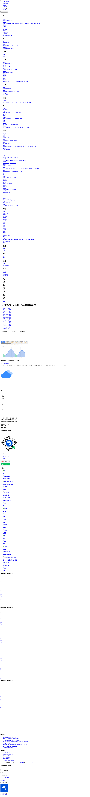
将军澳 (4, 143)
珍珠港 (13, 205)
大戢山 (7, 127)
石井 (18, 140)
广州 (17, 157)
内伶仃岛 (16, 160)
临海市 (4, 108)
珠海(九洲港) (13, 168)
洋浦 (4, 225)
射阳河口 (8, 91)
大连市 (4, 22)
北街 (4, 183)
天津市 (4, 54)
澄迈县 (4, 226)
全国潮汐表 (5, 3)
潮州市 (4, 185)
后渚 (6, 140)
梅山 (16, 118)
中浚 (12, 102)
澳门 (4, 256)
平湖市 (4, 120)
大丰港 (14, 91)
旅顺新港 (22, 23)
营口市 (4, 27)
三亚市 (4, 211)
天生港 (9, 88)
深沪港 (13, 140)
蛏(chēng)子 (6, 565)
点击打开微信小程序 (4, 456)
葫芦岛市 (5, 33)
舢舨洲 (4, 157)
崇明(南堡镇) (8, 102)
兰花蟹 (4, 533)
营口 (7, 29)
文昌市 (4, 217)
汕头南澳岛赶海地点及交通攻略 (10, 746)
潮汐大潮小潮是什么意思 (8, 760)
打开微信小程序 (3, 794)
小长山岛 (5, 23)
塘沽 (4, 56)
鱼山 (22, 118)
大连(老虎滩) (16, 23)
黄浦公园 (19, 102)
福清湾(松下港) (15, 146)
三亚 (7, 213)
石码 (7, 143)
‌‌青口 (4, 473)
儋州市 (4, 223)
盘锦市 (4, 25)
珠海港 (30, 168)
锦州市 (4, 30)
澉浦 (4, 115)
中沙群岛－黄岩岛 (30, 239)
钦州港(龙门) (5, 202)
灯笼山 (24, 168)
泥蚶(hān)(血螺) (7, 500)
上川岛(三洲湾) (8, 183)
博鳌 (4, 222)
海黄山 (4, 118)
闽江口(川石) (25, 146)
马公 (4, 265)
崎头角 (13, 118)
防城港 (4, 205)
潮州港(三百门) (6, 186)
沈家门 (22, 127)
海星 (4, 538)
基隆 (6, 265)
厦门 (4, 135)
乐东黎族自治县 (6, 235)
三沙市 (4, 238)
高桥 (14, 102)
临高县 (4, 229)
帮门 (8, 137)
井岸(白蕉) (37, 168)
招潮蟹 (4, 549)
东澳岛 (18, 168)
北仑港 (9, 118)
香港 (4, 248)
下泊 (22, 171)
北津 (4, 166)
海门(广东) (14, 177)
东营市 (4, 65)
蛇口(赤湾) (12, 160)
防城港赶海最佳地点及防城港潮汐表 (11, 738)
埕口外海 (7, 45)
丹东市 (4, 19)
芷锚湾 (13, 35)
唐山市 (4, 41)
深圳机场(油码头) (22, 160)
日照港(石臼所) (6, 72)
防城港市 (5, 204)
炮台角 (9, 205)
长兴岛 (27, 23)
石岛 (9, 69)
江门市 (4, 182)
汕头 (11, 177)
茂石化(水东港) (13, 189)
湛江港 (14, 171)
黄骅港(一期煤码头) (13, 45)
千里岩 (26, 81)
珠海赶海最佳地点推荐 (8, 747)
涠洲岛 (6, 200)
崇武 (4, 140)
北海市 (4, 198)
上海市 (4, 100)
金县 (25, 23)
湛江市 (4, 170)
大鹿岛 (13, 20)
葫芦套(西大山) (32, 23)
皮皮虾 (4, 527)
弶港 (18, 91)
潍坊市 (4, 76)
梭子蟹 (4, 511)
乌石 (6, 171)
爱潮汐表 (22, 762)
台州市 (4, 111)
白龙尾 (16, 205)
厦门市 (4, 133)
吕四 (7, 88)
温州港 (11, 124)
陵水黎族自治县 (6, 241)
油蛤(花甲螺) (6, 495)
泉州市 (4, 139)
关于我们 (5, 9)
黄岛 (9, 63)
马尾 (10, 146)
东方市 (4, 232)
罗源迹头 (5, 146)
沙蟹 (4, 571)
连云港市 (5, 93)
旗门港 (7, 112)
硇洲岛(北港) (10, 171)
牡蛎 (4, 516)
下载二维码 (2, 458)
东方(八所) (5, 234)
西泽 (18, 118)
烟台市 (4, 79)
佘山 (4, 102)
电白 (4, 189)
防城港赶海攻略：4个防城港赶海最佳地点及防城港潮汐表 (15, 741)
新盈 (4, 231)
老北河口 (5, 26)
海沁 (13, 157)
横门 (4, 174)
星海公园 (38, 23)
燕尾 (7, 94)
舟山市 (4, 126)
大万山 (21, 168)
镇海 (7, 118)
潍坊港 (4, 78)
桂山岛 (4, 168)
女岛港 (6, 63)
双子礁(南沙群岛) (14, 239)
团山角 (10, 35)
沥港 (28, 127)
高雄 (8, 265)
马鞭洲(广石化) (6, 163)
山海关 (4, 48)
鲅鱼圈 (4, 29)
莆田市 (4, 148)
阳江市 (4, 164)
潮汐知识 (5, 5)
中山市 (4, 173)
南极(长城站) (5, 274)
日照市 (4, 71)
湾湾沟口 (5, 66)
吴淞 (16, 102)
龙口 (7, 81)
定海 (25, 127)
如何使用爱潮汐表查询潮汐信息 (10, 753)
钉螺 (4, 506)
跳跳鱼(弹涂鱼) (7, 554)
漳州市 (4, 142)
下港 (4, 171)
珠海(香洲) (8, 168)
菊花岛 (7, 35)
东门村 (18, 112)
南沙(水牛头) (9, 157)
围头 (16, 140)
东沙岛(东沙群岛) (6, 192)
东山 (9, 143)
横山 (34, 168)
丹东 (4, 20)
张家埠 (12, 69)
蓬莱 (9, 81)
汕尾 (6, 180)
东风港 (4, 75)
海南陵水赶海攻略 (7, 743)
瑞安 (14, 124)
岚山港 (11, 72)
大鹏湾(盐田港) (6, 160)
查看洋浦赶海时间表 (4, 363)
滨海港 (4, 91)
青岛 (4, 63)
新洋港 (11, 91)
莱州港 (4, 81)
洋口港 (4, 88)
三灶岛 (27, 168)
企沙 (7, 205)
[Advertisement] (37, 336)
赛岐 (6, 137)
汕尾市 (4, 179)
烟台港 (23, 81)
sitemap (33, 762)
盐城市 (4, 90)
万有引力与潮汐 (6, 755)
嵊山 (10, 127)
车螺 (4, 543)
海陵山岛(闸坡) (8, 166)
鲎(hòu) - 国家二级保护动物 (10, 560)
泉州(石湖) (9, 140)
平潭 (35, 146)
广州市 (4, 155)
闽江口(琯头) (31, 146)
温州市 (4, 123)
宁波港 (4, 112)
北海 (4, 200)
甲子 (4, 180)
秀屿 (7, 149)
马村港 (4, 228)
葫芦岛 (4, 35)
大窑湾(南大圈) (10, 23)
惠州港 (11, 163)
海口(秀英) (5, 216)
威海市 (4, 68)
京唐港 (4, 42)
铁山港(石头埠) (11, 200)
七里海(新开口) (13, 48)
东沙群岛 (5, 191)
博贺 (6, 189)
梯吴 (9, 149)
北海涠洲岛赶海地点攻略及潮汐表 (10, 737)
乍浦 (4, 121)
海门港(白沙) (5, 109)
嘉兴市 (4, 114)
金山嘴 (29, 102)
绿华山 (4, 127)
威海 (4, 69)
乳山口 (15, 69)
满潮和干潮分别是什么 (8, 754)
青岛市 (4, 62)
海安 (17, 171)
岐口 (4, 45)
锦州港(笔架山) (6, 32)
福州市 (4, 145)
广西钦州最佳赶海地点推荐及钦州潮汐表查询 (13, 740)
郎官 (21, 146)
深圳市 (4, 158)
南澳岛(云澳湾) (6, 177)
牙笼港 (4, 213)
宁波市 (4, 117)
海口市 (4, 214)
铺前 (4, 219)
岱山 (17, 127)
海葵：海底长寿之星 (8, 484)
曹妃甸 (7, 42)
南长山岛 (12, 81)
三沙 (4, 137)
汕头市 (4, 176)
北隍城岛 (20, 81)
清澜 (6, 219)
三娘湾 (10, 202)
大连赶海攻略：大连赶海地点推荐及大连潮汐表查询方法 (15, 744)
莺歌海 (4, 236)
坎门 (21, 112)
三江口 (4, 149)
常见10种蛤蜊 (6, 478)
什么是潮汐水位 (6, 757)
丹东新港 (7, 20)
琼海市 (4, 220)
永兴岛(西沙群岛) (6, 239)
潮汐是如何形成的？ (7, 758)
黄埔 (15, 157)
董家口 (12, 63)
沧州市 (4, 44)
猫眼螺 (4, 489)
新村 (4, 242)
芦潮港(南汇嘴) (25, 102)
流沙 (19, 171)
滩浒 (12, 127)
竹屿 (19, 146)
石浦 (20, 118)
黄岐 (8, 146)
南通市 (4, 87)
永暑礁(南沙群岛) (22, 239)
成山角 (6, 69)
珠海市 (4, 167)
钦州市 (4, 201)
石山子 (10, 20)
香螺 (4, 522)
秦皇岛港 (8, 48)
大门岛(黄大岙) (6, 124)
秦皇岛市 (5, 47)
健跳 (10, 112)
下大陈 (13, 112)
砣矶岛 (16, 81)
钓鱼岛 (4, 271)
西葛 (8, 189)
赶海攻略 (5, 6)
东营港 (8, 66)
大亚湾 (14, 163)
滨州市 (4, 74)
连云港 (4, 94)
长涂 (15, 127)
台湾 (4, 263)
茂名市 (4, 188)
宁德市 (4, 136)
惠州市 (4, 161)
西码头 (19, 127)
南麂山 (16, 124)
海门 (16, 112)
